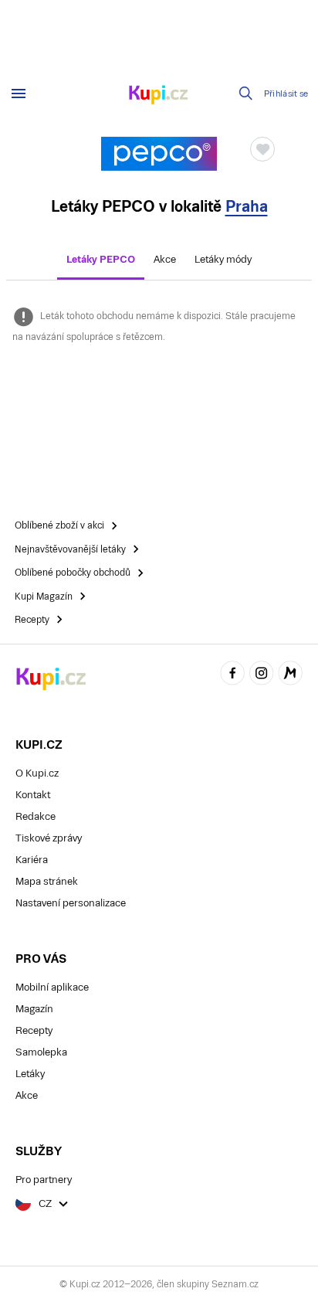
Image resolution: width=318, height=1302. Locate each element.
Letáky (30, 1073)
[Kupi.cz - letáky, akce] (159, 95)
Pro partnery (43, 1179)
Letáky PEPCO (100, 259)
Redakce (35, 816)
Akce (165, 259)
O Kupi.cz (37, 773)
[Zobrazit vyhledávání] (246, 93)
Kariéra (31, 859)
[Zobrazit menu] (18, 93)
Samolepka (41, 1052)
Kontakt (32, 795)
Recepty (33, 1030)
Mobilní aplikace (52, 987)
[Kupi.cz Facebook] (232, 675)
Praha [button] (246, 206)
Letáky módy (223, 259)
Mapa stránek (46, 881)
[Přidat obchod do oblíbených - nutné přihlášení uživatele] (262, 149)
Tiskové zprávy (48, 838)
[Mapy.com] (290, 675)
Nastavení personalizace (70, 903)
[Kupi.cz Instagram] (261, 675)
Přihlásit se (286, 94)
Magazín (34, 1009)
